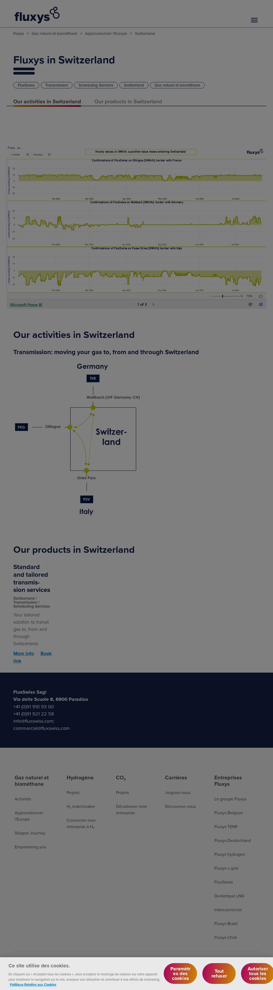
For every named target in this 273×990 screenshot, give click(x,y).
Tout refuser (219, 973)
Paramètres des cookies (180, 973)
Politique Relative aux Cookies (33, 984)
